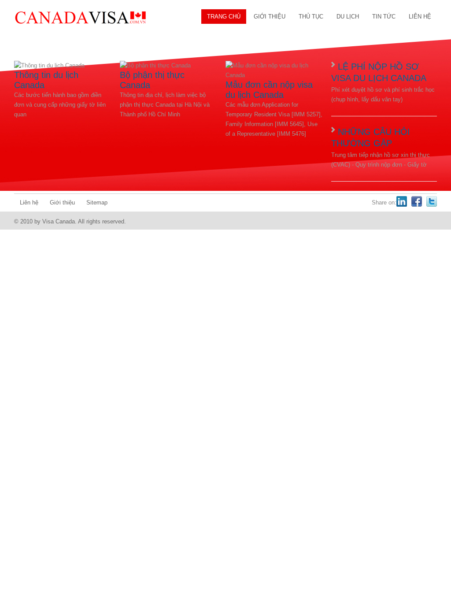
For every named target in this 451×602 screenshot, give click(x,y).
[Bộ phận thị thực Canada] (155, 65)
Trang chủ (223, 16)
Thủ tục (311, 16)
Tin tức (384, 16)
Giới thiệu (269, 16)
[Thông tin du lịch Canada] (49, 65)
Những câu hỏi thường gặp (370, 137)
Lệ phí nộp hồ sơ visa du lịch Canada (378, 72)
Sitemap (96, 202)
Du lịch (347, 16)
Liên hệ (420, 16)
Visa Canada (80, 17)
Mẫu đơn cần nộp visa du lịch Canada (269, 90)
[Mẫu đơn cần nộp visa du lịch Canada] (274, 75)
